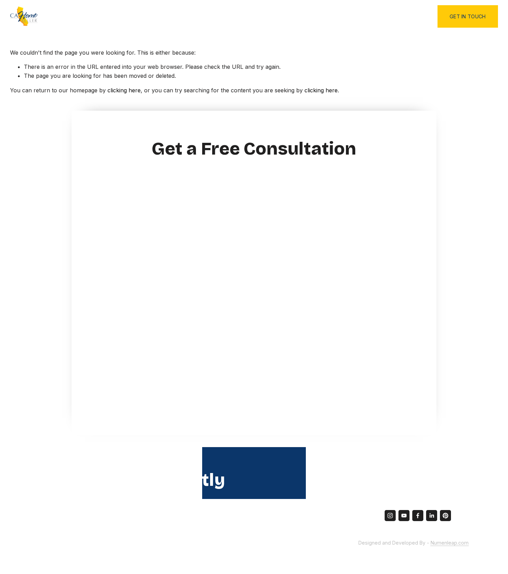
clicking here (124, 90)
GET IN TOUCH (468, 16)
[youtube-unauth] (404, 515)
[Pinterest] (445, 515)
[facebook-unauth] (417, 515)
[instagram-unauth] (390, 515)
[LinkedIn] (431, 515)
